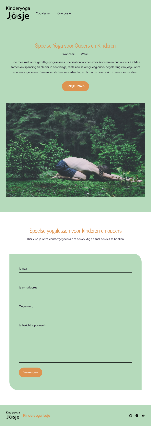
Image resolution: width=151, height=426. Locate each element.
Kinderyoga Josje (36, 415)
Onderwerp (26, 306)
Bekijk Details (76, 86)
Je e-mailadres (28, 287)
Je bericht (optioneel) (32, 325)
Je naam (24, 268)
